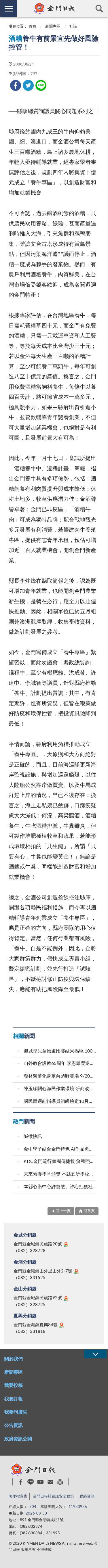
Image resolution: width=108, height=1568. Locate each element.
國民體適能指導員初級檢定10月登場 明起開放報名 (60, 1101)
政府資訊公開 (18, 1439)
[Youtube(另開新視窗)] (40, 1481)
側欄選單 (8, 8)
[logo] (54, 8)
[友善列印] (60, 1481)
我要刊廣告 (15, 1412)
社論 (73, 26)
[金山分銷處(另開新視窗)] (66, 1298)
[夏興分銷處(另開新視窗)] (62, 1325)
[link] (15, 85)
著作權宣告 (18, 1496)
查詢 (99, 8)
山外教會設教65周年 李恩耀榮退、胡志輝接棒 (60, 1063)
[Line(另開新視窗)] (30, 1481)
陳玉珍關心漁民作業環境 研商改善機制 (60, 1088)
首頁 (32, 26)
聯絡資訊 (86, 1496)
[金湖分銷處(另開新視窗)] (76, 1271)
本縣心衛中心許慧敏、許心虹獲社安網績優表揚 (60, 1186)
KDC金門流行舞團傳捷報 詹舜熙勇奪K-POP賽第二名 (60, 1161)
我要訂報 (13, 1399)
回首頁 (89, 1211)
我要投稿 (13, 1385)
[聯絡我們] (50, 1481)
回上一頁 (63, 1211)
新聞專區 (52, 26)
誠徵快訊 (33, 1136)
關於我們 (13, 1359)
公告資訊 (13, 1425)
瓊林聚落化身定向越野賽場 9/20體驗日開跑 (60, 1076)
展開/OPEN (95, 1354)
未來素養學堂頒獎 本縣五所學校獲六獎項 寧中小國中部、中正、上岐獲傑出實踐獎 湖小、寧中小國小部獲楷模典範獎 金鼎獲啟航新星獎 (60, 1174)
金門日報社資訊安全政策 (53, 1496)
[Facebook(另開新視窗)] (20, 1482)
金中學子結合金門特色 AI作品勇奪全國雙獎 (60, 1149)
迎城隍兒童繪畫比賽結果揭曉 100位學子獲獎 (60, 1051)
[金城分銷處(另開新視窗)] (66, 1244)
